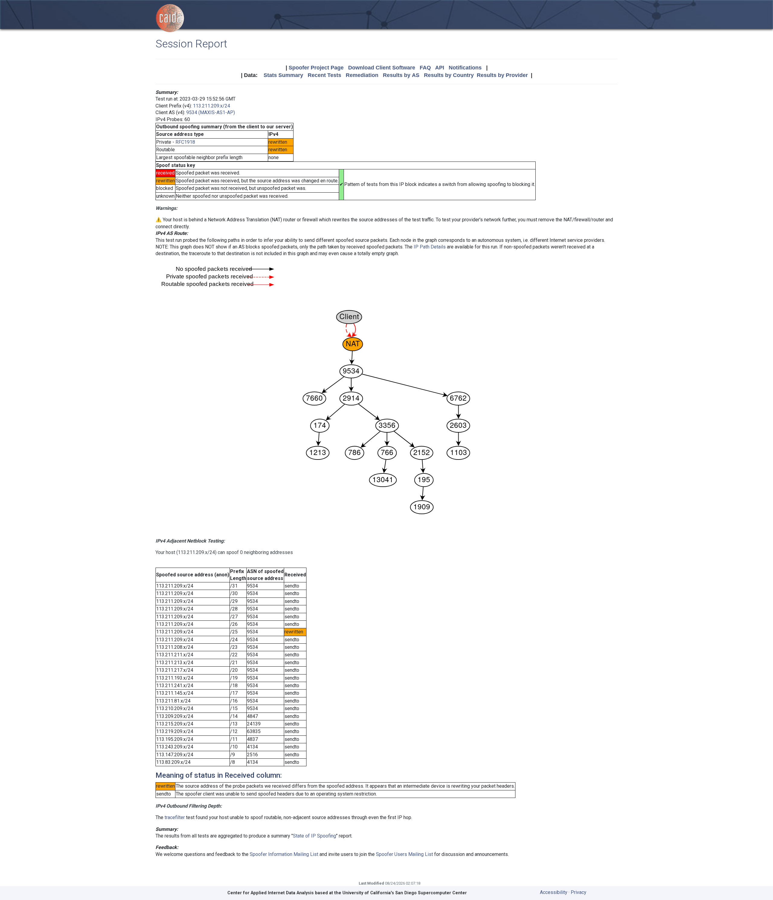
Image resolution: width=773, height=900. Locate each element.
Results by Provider (502, 75)
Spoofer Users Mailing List (404, 854)
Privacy (578, 892)
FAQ (425, 68)
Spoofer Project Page (316, 68)
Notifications (465, 68)
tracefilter (175, 817)
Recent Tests (324, 75)
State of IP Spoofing (314, 836)
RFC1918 (185, 142)
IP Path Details (430, 247)
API (439, 68)
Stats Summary (283, 75)
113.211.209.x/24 (211, 106)
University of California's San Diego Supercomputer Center (404, 892)
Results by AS (401, 75)
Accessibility (553, 892)
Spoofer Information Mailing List (284, 854)
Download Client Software (381, 68)
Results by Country (449, 75)
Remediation (362, 75)
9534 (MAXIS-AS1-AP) (210, 112)
